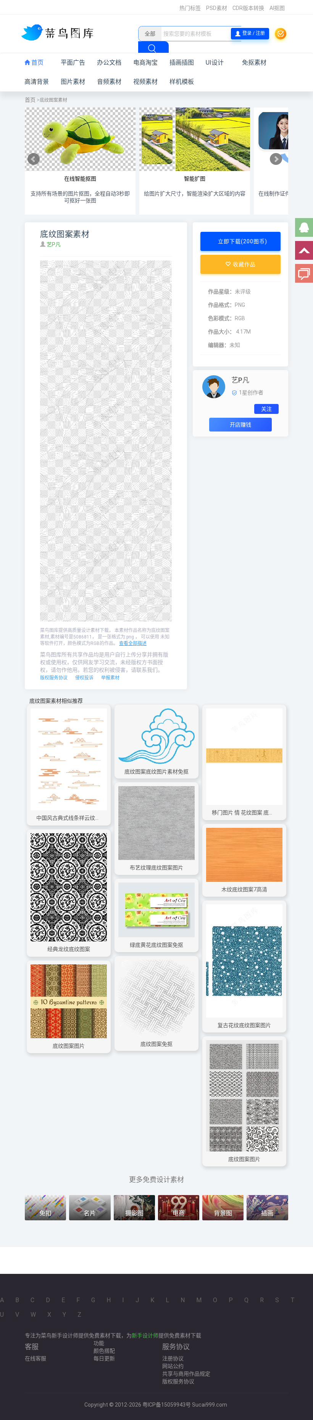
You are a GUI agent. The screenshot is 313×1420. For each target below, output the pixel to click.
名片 (90, 1213)
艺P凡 (54, 244)
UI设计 (215, 62)
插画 (267, 1213)
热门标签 (190, 8)
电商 (179, 1213)
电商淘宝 (145, 62)
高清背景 (36, 81)
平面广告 (73, 62)
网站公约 (173, 1366)
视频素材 (145, 81)
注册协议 (173, 1358)
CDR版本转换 (248, 8)
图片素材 (73, 81)
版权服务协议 (54, 678)
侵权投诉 (84, 678)
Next (276, 159)
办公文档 (109, 62)
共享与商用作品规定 (186, 1374)
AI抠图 (277, 8)
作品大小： (221, 332)
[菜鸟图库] (60, 33)
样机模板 (181, 81)
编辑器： (218, 345)
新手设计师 (145, 1335)
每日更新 (104, 1358)
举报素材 (110, 678)
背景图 (223, 1213)
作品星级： (221, 291)
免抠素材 (254, 62)
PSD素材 (216, 8)
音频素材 (109, 81)
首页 (37, 62)
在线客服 (35, 1358)
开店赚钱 (240, 425)
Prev (33, 159)
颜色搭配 (104, 1351)
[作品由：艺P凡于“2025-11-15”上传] (213, 386)
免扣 (45, 1213)
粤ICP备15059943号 (166, 1405)
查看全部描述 (133, 643)
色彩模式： (221, 318)
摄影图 (134, 1213)
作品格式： (221, 305)
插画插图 (181, 62)
